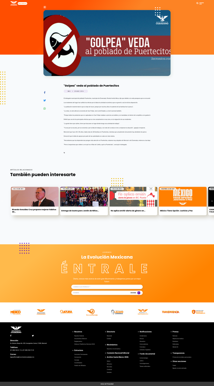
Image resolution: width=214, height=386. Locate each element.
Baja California (22, 3)
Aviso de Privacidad (107, 384)
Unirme (133, 293)
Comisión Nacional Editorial (118, 353)
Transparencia (178, 353)
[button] (212, 201)
